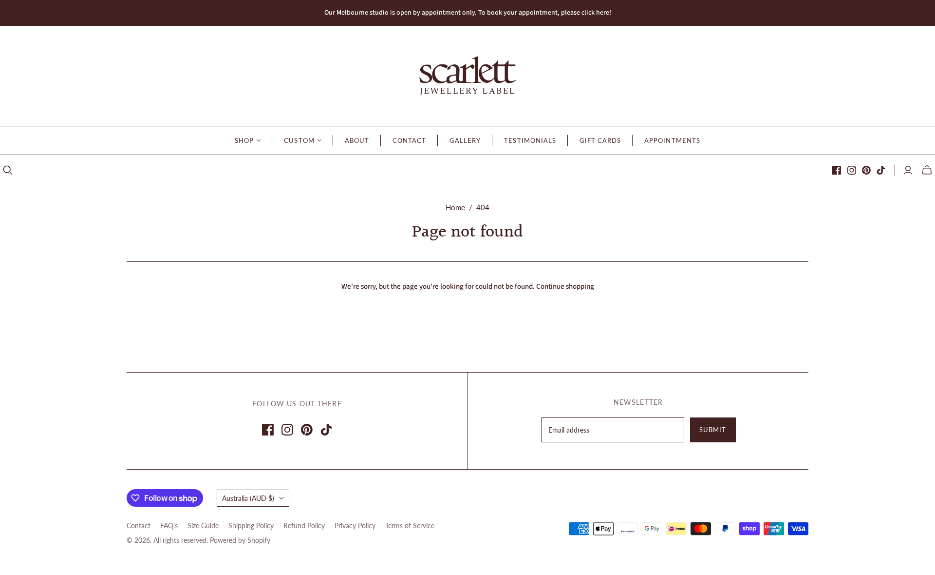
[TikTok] (881, 170)
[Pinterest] (866, 170)
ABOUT (357, 140)
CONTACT (409, 140)
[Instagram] (851, 170)
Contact (138, 525)
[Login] (908, 170)
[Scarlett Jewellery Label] (467, 75)
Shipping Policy (251, 525)
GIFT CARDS (600, 140)
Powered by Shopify (240, 540)
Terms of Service (409, 525)
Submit (712, 430)
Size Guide (203, 525)
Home (455, 207)
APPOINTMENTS (672, 140)
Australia (248, 498)
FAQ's (169, 525)
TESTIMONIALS (530, 140)
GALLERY (465, 140)
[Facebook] (837, 170)
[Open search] (8, 170)
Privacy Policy (355, 525)
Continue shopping (565, 286)
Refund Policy (304, 525)
